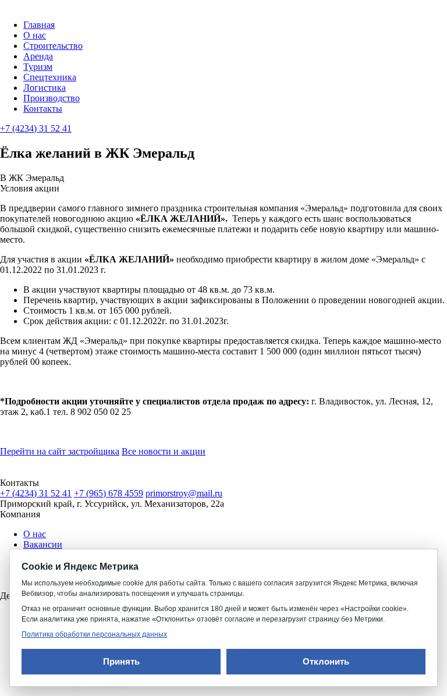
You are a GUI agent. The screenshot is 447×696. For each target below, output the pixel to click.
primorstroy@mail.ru (184, 493)
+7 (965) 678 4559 (108, 493)
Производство (51, 98)
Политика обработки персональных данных (94, 634)
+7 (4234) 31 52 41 (36, 128)
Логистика (44, 88)
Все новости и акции (163, 451)
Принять (121, 661)
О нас (34, 35)
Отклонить (326, 661)
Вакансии (42, 544)
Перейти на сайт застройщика (59, 451)
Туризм (37, 67)
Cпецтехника (49, 77)
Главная (39, 25)
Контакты (42, 108)
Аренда (38, 56)
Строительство (53, 46)
